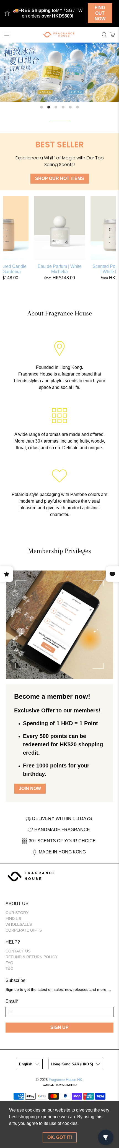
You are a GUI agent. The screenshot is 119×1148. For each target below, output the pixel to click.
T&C (9, 968)
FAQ (9, 963)
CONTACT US (18, 951)
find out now (100, 13)
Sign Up (59, 1027)
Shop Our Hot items (59, 178)
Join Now (30, 788)
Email (12, 1001)
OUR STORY (17, 912)
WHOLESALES (19, 924)
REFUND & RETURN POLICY (32, 957)
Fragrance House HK (65, 1080)
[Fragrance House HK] (59, 34)
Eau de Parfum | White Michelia (60, 269)
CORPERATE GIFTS (24, 930)
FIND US (13, 918)
